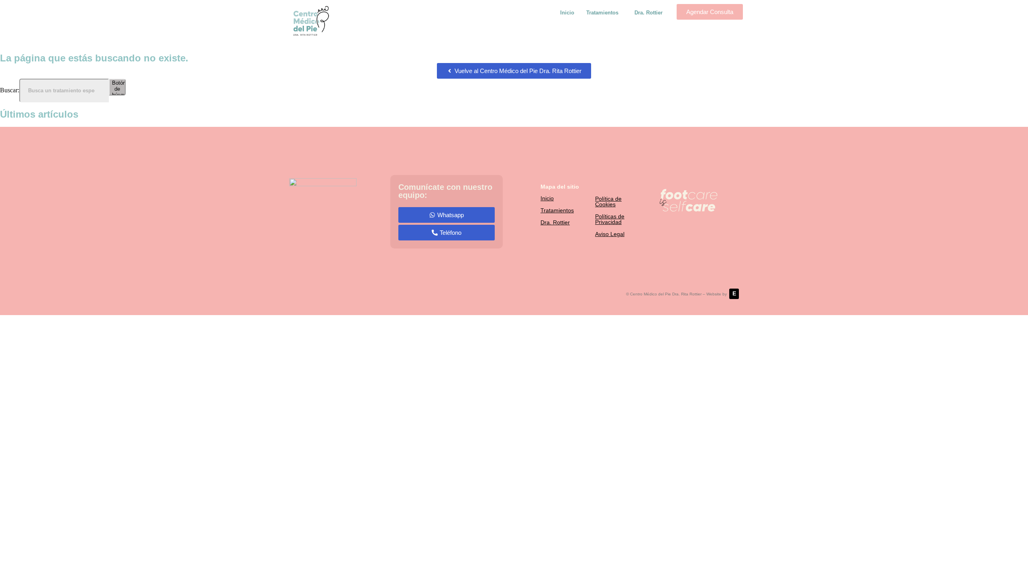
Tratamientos (602, 13)
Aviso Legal (609, 234)
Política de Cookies (608, 201)
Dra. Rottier (648, 13)
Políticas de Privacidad (609, 219)
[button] (604, 12)
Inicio (567, 13)
